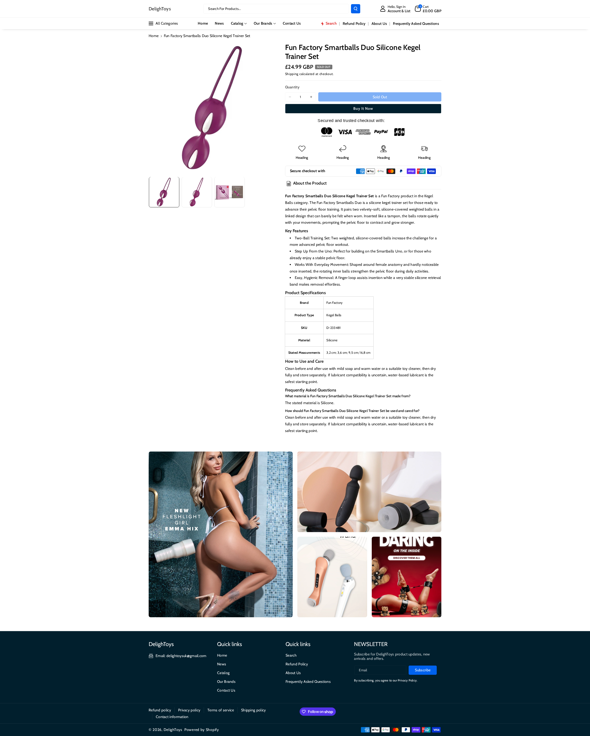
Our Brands (263, 23)
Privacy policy (189, 710)
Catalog (237, 23)
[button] (428, 9)
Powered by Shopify (201, 729)
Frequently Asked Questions (308, 681)
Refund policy (160, 710)
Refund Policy (297, 664)
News (221, 664)
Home (154, 36)
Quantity (292, 87)
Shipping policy (253, 710)
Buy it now (363, 108)
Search (291, 655)
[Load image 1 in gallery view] (164, 192)
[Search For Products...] (355, 8)
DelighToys (173, 729)
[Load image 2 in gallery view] (197, 192)
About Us (293, 673)
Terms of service (220, 710)
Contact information (172, 717)
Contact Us (226, 690)
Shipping (292, 74)
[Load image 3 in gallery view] (229, 192)
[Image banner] (221, 534)
